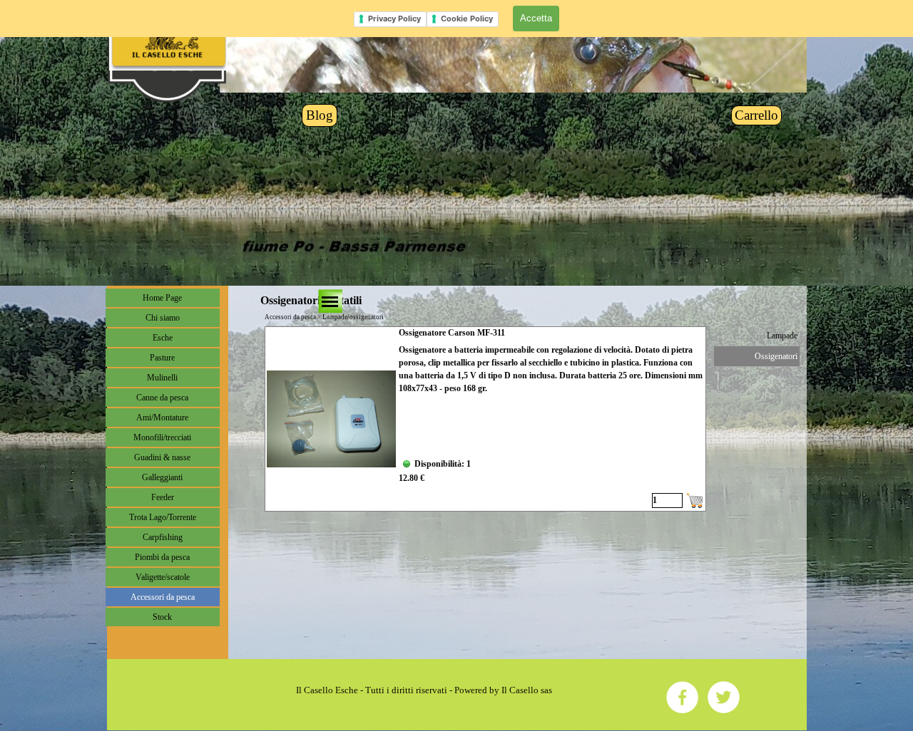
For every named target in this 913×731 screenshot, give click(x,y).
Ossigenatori (776, 356)
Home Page (162, 298)
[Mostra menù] (330, 301)
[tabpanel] (424, 690)
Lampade (782, 336)
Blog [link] (319, 115)
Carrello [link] (756, 115)
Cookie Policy (467, 19)
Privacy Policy (394, 19)
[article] (485, 419)
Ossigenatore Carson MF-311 (452, 333)
